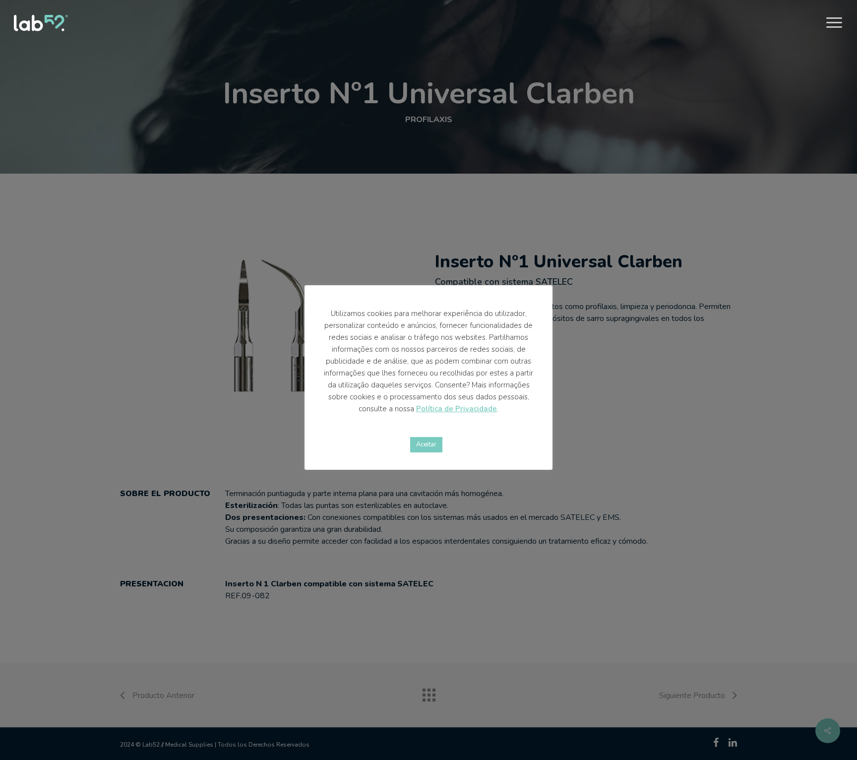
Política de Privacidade (456, 409)
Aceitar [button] (426, 444)
